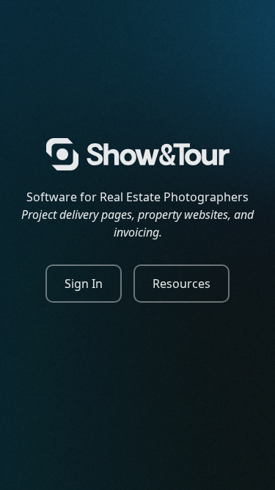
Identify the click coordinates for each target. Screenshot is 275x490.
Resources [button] (181, 283)
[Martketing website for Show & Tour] (138, 154)
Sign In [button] (84, 283)
